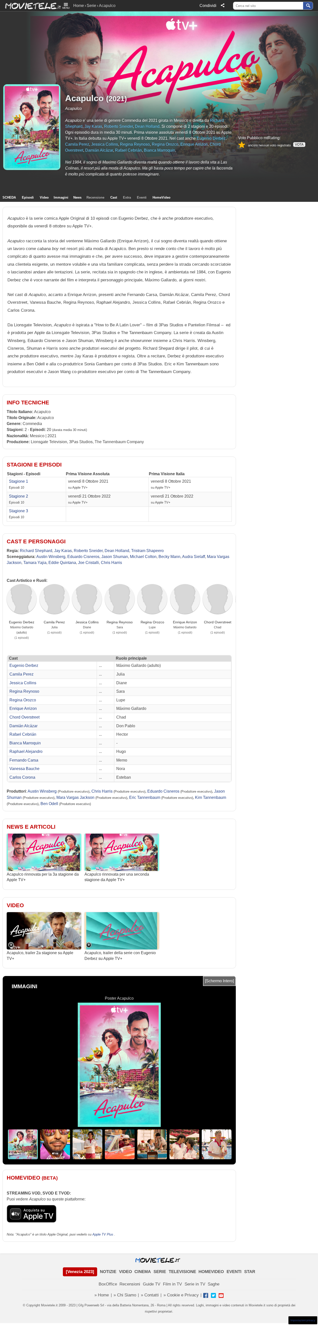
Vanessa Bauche (24, 769)
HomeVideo (161, 197)
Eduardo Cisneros (83, 557)
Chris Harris (111, 562)
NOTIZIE (108, 1271)
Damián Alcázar (99, 150)
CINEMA (142, 1271)
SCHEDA (9, 197)
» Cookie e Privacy (181, 1295)
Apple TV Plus (102, 1234)
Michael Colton (143, 557)
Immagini (61, 197)
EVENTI (234, 1271)
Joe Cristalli (88, 562)
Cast (113, 197)
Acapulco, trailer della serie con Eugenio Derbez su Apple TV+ (120, 955)
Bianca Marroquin (159, 150)
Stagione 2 (18, 496)
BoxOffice (108, 1284)
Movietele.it (30, 5)
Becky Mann (169, 557)
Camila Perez (77, 144)
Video (44, 197)
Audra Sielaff (193, 557)
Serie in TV (195, 1284)
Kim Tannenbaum (210, 797)
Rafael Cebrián (128, 150)
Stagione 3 (18, 511)
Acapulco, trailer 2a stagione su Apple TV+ (40, 955)
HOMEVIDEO (211, 1271)
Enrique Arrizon (194, 144)
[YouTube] (221, 1295)
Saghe (213, 1284)
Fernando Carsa (23, 760)
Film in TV (172, 1284)
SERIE (160, 1271)
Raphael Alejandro (25, 751)
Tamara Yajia (34, 562)
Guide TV (151, 1284)
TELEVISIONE (182, 1271)
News (77, 197)
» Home (101, 1295)
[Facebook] (205, 1295)
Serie (91, 5)
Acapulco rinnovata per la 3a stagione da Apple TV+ (43, 877)
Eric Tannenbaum (144, 797)
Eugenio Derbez (211, 138)
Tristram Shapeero (147, 551)
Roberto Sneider (118, 126)
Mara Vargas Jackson (75, 797)
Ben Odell (49, 804)
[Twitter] (213, 1295)
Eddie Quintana (62, 562)
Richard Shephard (36, 551)
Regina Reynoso (135, 144)
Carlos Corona (22, 777)
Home (78, 5)
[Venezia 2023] (80, 1271)
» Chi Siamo (125, 1295)
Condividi (207, 5)
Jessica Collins (104, 144)
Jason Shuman (114, 557)
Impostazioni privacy (302, 1320)
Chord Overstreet (217, 622)
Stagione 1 (18, 481)
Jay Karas (93, 126)
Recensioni (129, 1284)
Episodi (28, 197)
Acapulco (84, 98)
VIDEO (125, 1271)
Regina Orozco (165, 144)
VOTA (299, 144)
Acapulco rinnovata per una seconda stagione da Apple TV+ (116, 877)
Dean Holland (147, 126)
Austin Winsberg (50, 557)
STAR (249, 1271)
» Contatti (150, 1295)
